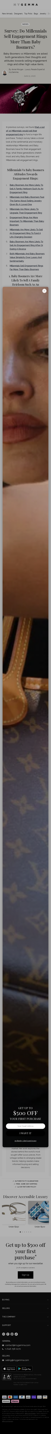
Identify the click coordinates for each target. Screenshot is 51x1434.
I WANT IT (26, 1133)
